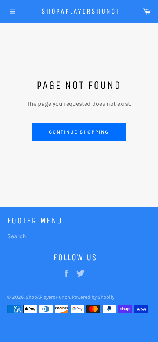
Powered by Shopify (93, 297)
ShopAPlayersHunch (79, 11)
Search (16, 236)
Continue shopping (79, 132)
